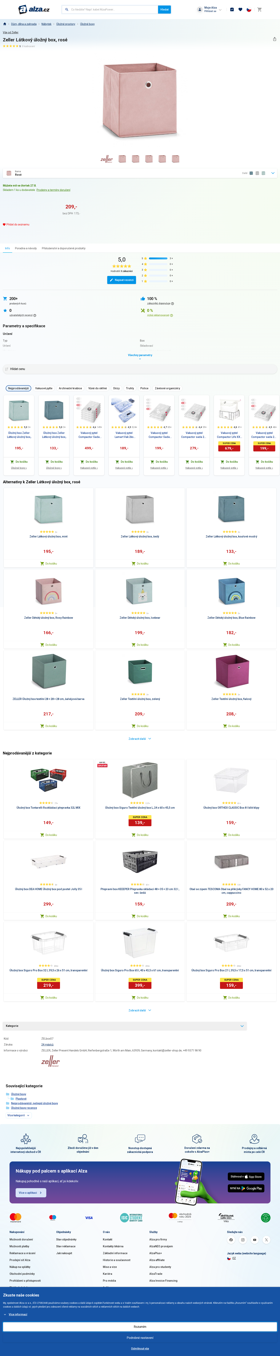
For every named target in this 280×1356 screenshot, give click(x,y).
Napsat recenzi (124, 279)
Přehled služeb (19, 1287)
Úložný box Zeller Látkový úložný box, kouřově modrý (54, 435)
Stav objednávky (66, 1239)
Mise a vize (110, 1266)
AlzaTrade (155, 1273)
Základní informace (115, 1253)
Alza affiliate (157, 1260)
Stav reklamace (65, 1246)
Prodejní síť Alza (20, 1260)
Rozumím (140, 1327)
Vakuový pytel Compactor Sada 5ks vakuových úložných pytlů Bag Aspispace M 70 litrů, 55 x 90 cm (89, 435)
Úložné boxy (87, 24)
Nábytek (46, 24)
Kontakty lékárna (113, 1246)
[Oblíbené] (240, 9)
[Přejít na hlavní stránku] (34, 9)
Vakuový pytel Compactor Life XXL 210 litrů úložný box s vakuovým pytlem (229, 435)
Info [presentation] (7, 248)
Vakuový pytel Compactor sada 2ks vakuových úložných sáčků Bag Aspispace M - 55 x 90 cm (264, 435)
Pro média (109, 1280)
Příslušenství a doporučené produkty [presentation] (64, 248)
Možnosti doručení (21, 1239)
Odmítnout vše (140, 1348)
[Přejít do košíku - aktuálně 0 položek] (259, 9)
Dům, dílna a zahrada (24, 24)
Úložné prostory (65, 24)
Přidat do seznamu (17, 224)
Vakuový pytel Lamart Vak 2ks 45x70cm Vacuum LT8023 (124, 435)
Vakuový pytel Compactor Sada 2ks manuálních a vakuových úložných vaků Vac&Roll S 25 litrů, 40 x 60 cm (159, 435)
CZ (234, 1258)
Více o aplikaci (28, 1192)
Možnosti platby (19, 1246)
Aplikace (108, 1287)
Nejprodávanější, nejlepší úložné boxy (34, 1103)
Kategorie (12, 1025)
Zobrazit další (137, 738)
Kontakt (107, 1239)
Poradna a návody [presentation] (26, 248)
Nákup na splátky (20, 1266)
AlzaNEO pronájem (161, 1246)
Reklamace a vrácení (22, 1253)
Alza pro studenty (160, 1266)
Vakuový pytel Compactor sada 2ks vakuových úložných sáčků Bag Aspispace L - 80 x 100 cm (194, 435)
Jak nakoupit (64, 1253)
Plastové (21, 1098)
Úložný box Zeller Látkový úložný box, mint (19, 435)
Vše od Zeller (10, 32)
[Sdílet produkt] (274, 39)
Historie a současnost (116, 1260)
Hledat (164, 9)
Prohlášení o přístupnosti (25, 1280)
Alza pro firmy (158, 1239)
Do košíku (51, 563)
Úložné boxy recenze (24, 1107)
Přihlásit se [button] (210, 11)
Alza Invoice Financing (163, 1280)
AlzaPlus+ (155, 1253)
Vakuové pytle (89, 467)
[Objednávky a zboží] (232, 9)
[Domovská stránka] (4, 24)
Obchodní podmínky (22, 1273)
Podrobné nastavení (140, 1338)
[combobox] (110, 10)
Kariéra (107, 1273)
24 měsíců (47, 1044)
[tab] (7, 248)
